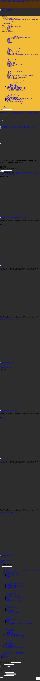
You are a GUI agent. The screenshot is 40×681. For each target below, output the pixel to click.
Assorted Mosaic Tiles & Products (12, 86)
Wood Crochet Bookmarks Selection (6, 560)
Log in (8, 666)
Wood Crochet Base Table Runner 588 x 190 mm (9, 319)
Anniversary (10, 25)
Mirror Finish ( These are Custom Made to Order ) (15, 640)
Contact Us (6, 106)
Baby (9, 40)
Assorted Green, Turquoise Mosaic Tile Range (16, 90)
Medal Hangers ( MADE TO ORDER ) (15, 71)
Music (9, 74)
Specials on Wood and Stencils (14, 78)
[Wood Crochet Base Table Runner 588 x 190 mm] (9, 314)
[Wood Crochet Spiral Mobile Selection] (7, 265)
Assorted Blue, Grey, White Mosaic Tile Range (16, 88)
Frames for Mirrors (11, 63)
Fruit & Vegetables (11, 65)
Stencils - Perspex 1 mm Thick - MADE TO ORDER (15, 105)
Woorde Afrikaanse (13, 85)
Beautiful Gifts (6, 651)
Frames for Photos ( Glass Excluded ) (15, 64)
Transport (8, 628)
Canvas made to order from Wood (14, 47)
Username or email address (5, 662)
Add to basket (2, 171)
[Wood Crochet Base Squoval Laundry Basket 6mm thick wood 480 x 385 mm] (4, 124)
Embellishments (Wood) (12, 59)
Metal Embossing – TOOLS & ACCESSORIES (12, 649)
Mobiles (9, 73)
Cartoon (9, 49)
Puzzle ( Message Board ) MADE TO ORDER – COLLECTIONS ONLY (19, 623)
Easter (9, 29)
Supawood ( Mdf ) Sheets (8, 572)
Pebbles (9, 93)
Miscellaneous (11, 72)
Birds (9, 43)
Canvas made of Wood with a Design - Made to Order (18, 48)
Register (1, 677)
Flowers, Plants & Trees (12, 62)
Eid (9, 30)
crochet (13, 174)
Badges (9, 41)
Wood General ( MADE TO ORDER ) (15, 82)
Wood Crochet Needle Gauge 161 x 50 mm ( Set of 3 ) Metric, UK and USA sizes (15, 222)
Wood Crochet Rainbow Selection (6, 367)
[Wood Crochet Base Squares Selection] (7, 458)
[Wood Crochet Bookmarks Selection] (7, 555)
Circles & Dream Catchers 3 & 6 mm (15, 51)
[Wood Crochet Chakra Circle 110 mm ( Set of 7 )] (9, 507)
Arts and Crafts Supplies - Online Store (11, 18)
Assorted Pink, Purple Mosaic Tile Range (15, 91)
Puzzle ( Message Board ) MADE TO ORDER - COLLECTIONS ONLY (21, 75)
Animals (9, 39)
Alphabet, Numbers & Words (13, 38)
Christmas (10, 27)
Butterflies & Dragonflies (10, 594)
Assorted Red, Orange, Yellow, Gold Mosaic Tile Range (18, 92)
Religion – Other (9, 624)
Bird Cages (10, 42)
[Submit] (2, 567)
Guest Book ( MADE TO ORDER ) (14, 67)
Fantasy (9, 60)
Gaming (9, 32)
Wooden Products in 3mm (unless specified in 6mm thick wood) (18, 37)
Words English (13, 84)
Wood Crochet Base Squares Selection (7, 464)
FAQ (5, 107)
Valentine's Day (11, 35)
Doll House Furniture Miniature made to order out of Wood (19, 58)
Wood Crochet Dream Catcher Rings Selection (8, 415)
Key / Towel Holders (10, 617)
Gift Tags (10, 66)
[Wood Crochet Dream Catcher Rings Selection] (9, 410)
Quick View (2, 218)
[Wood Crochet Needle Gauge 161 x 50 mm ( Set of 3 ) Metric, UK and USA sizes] (15, 217)
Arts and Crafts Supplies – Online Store (10, 568)
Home (1, 112)
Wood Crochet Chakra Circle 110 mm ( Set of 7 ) (9, 512)
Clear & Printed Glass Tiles (13, 94)
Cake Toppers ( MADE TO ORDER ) (15, 26)
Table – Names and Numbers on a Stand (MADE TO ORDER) (17, 627)
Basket (3, 3)
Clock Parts (8, 100)
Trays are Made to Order (12, 81)
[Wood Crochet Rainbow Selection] (6, 362)
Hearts (7, 616)
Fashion (9, 61)
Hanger (9, 68)
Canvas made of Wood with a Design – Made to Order (16, 597)
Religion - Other (11, 76)
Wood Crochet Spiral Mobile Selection (7, 271)
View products (2, 273)
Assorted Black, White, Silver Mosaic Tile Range (17, 87)
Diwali (9, 28)
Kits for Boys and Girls (10, 96)
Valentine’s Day (9, 584)
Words (9, 83)
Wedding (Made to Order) (13, 36)
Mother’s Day (8, 582)
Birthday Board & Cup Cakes (13, 44)
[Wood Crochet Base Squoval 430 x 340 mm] (4, 119)
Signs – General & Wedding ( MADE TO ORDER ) (15, 583)
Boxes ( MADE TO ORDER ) (11, 593)
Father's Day (10, 31)
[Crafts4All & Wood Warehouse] (6, 10)
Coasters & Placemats (12, 53)
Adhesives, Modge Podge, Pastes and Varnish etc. (15, 99)
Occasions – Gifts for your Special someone (12, 573)
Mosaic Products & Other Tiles (13, 95)
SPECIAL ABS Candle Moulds (9, 646)
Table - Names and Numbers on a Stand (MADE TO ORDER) (19, 80)
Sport (9, 79)
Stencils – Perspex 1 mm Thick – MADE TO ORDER (14, 653)
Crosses (7, 605)
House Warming (9, 581)
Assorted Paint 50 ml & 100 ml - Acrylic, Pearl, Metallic (18, 103)
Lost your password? (4, 668)
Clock (9, 52)
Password (2, 664)
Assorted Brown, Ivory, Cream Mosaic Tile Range (17, 89)
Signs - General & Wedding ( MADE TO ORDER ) (17, 34)
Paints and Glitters (9, 102)
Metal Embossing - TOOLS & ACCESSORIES (14, 101)
